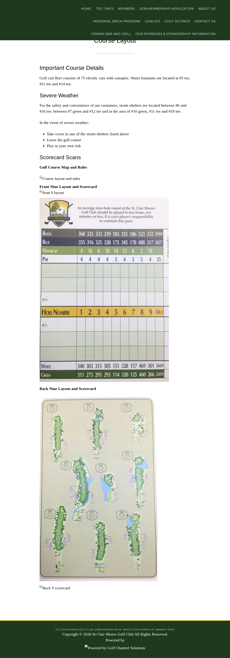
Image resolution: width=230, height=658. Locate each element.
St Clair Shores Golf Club (21, 9)
